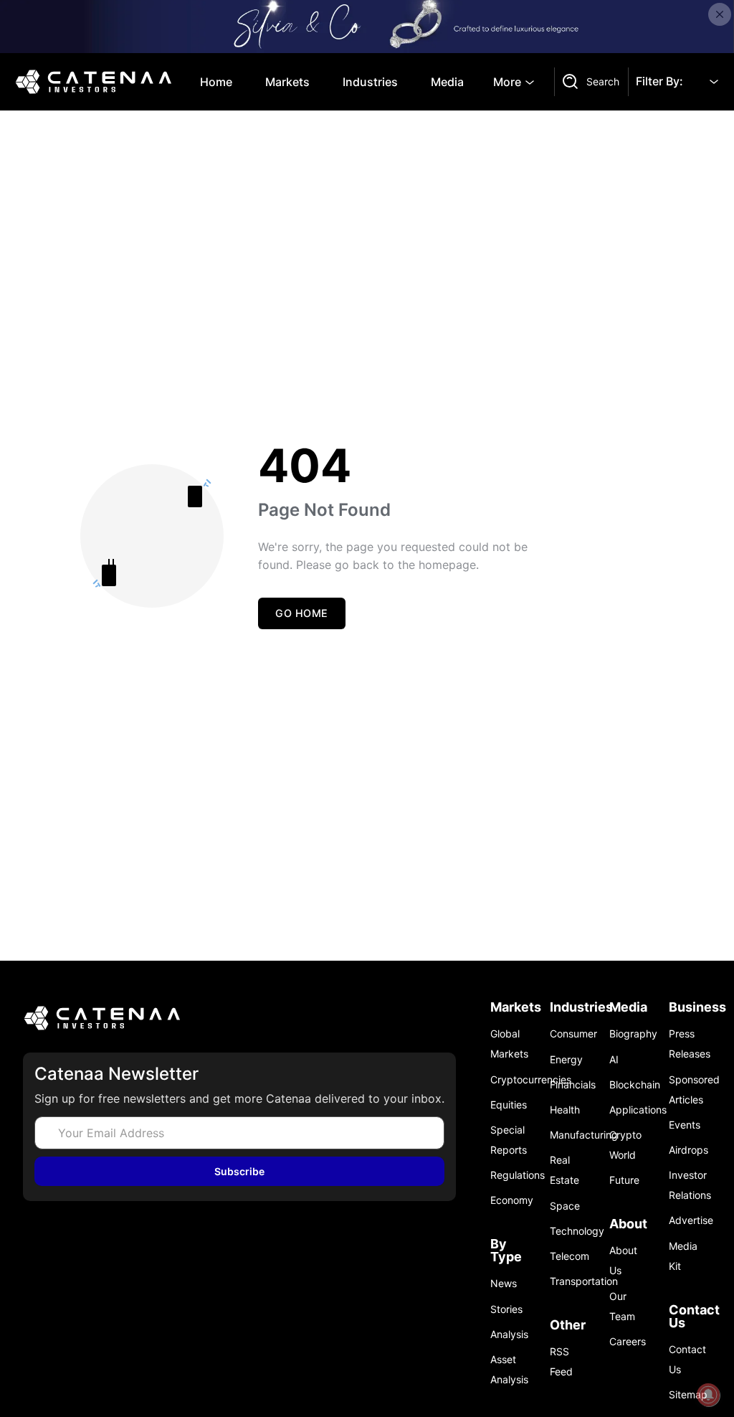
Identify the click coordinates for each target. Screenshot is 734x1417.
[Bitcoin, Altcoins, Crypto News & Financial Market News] (96, 82)
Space (565, 1206)
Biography (633, 1033)
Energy (566, 1059)
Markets (287, 82)
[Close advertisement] (719, 14)
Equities (508, 1104)
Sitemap (688, 1394)
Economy (511, 1200)
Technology (577, 1231)
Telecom (569, 1256)
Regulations (517, 1175)
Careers (627, 1341)
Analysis (509, 1334)
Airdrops (688, 1150)
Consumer (573, 1033)
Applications (638, 1109)
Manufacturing (584, 1135)
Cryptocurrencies (530, 1079)
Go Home (301, 613)
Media (447, 82)
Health (565, 1109)
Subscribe (239, 1171)
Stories (506, 1309)
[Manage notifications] (708, 1394)
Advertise (691, 1220)
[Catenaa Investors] (239, 1018)
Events (684, 1125)
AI (614, 1059)
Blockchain (634, 1084)
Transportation (584, 1281)
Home (216, 82)
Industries (370, 82)
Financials (573, 1084)
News (503, 1283)
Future (624, 1180)
